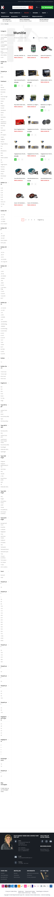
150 (2, 613)
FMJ (2, 433)
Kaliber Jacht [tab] (4, 303)
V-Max (2, 564)
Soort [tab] (2, 571)
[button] (37, 7)
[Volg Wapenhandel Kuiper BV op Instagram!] (46, 841)
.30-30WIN (3, 276)
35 (1, 733)
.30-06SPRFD (4, 321)
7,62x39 (3, 293)
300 (2, 622)
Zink (2, 178)
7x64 (2, 342)
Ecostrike (3, 527)
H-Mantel (3, 529)
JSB (1, 132)
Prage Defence (4, 144)
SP (1, 484)
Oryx (2, 534)
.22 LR (2, 217)
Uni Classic (3, 562)
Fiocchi (2, 108)
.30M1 (2, 283)
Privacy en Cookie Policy (11, 891)
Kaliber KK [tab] (4, 211)
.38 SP (2, 254)
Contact (2, 873)
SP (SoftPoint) (4, 509)
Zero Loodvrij (4, 567)
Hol (1, 389)
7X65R (2, 344)
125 (2, 610)
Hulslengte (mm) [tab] (4, 759)
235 (2, 657)
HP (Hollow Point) (3, 501)
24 (1, 723)
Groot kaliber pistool (4, 41)
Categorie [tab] (3, 31)
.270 (2, 319)
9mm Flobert (4, 240)
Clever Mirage (4, 96)
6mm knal (3, 376)
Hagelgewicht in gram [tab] (3, 718)
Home (2, 24)
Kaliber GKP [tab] (4, 228)
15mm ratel (3, 374)
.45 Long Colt (4, 261)
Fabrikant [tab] (3, 81)
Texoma (2, 166)
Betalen (16, 873)
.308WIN (3, 326)
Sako (2, 155)
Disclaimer (29, 875)
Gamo (2, 112)
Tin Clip (2, 204)
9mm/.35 (3, 201)
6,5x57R (3, 337)
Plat (2, 391)
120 (2, 608)
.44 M (2, 257)
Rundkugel (3, 447)
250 (2, 620)
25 (1, 776)
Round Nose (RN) (5, 416)
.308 (2, 280)
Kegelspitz (3, 531)
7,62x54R (3, 296)
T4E (1, 162)
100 (2, 606)
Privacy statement (31, 877)
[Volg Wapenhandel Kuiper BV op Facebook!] (42, 841)
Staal (2, 577)
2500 (2, 638)
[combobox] (22, 7)
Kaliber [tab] (3, 358)
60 (1, 601)
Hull (2, 128)
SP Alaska (3, 542)
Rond (2, 396)
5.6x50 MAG (4, 331)
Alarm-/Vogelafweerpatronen (8, 35)
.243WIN (3, 317)
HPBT (2, 505)
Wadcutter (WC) (4, 449)
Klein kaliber (4, 55)
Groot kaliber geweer (4, 38)
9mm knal (3, 378)
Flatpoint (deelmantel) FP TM (4, 465)
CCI (1, 94)
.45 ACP (2, 238)
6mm (2, 67)
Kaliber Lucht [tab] (4, 183)
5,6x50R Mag (4, 328)
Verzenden (16, 875)
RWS (2, 153)
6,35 (2, 197)
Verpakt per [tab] (4, 72)
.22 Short (3, 219)
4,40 (2, 188)
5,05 (2, 192)
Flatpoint (3, 461)
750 (2, 633)
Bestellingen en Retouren (42, 891)
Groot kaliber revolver (4, 45)
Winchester (3, 176)
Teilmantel (3, 547)
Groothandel (4, 879)
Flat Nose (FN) (4, 431)
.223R (2, 271)
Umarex (3, 169)
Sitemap (34, 892)
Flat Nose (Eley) (4, 421)
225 (2, 617)
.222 (2, 312)
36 (1, 735)
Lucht (2, 57)
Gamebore (3, 110)
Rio (1, 148)
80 (1, 604)
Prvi (2, 146)
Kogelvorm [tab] (4, 383)
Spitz (2, 418)
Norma (2, 141)
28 (1, 726)
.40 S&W (3, 235)
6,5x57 (2, 335)
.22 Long (3, 214)
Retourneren (17, 877)
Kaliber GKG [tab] (4, 266)
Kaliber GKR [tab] (4, 247)
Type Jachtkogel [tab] (3, 518)
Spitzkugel (3, 451)
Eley (2, 103)
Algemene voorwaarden (33, 873)
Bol (1, 386)
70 (1, 764)
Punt (2, 393)
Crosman (3, 98)
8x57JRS (3, 349)
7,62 (2, 199)
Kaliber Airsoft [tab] (4, 62)
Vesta (2, 173)
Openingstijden (4, 875)
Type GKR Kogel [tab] (3, 456)
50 (1, 587)
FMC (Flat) (3, 469)
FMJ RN (2, 473)
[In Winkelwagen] (15, 86)
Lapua (2, 137)
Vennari (2, 171)
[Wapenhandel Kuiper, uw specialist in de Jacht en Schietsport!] (5, 7)
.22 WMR (3, 221)
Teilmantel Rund (5, 549)
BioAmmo (3, 89)
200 (2, 615)
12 (1, 362)
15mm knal (3, 371)
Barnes (2, 87)
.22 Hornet (3, 308)
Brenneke (3, 92)
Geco (2, 115)
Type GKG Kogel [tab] (3, 492)
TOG (2, 554)
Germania (3, 117)
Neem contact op (18, 57)
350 (2, 624)
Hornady (3, 125)
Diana (2, 101)
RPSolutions (3, 150)
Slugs (2, 400)
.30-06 (2, 273)
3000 (2, 77)
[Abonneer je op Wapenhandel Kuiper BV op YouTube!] (51, 841)
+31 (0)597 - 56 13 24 (23, 863)
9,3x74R (3, 353)
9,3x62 (2, 351)
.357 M (2, 252)
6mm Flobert (4, 223)
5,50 (2, 195)
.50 (1, 206)
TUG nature (3, 560)
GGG (2, 119)
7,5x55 (2, 291)
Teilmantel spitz (4, 551)
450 (2, 629)
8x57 (2, 298)
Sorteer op (41, 38)
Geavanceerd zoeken (30, 891)
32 (1, 728)
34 (1, 730)
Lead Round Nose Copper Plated (4, 441)
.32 (1, 233)
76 (1, 766)
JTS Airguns (3, 134)
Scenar (2, 507)
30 (1, 693)
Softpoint (3, 540)
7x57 (2, 340)
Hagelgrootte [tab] (4, 740)
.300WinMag (4, 324)
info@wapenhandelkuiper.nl (25, 857)
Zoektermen (21, 891)
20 (1, 691)
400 (2, 626)
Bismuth (3, 575)
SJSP (2, 482)
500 (2, 631)
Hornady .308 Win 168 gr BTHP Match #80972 (25, 55)
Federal (2, 105)
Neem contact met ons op (24, 892)
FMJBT (2, 499)
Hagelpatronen (4, 49)
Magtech (3, 139)
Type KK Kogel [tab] (4, 405)
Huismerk (3, 130)
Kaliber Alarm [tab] (4, 367)
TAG (2, 544)
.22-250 (2, 310)
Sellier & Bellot (4, 157)
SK (1, 160)
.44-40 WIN (3, 259)
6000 (2, 640)
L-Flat (2, 476)
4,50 (2, 190)
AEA (2, 85)
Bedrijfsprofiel (4, 877)
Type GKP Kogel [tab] (4, 426)
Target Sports (4, 164)
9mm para (3, 242)
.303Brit (3, 278)
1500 (2, 636)
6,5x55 (2, 285)
